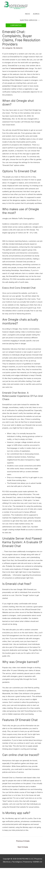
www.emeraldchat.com (19, 68)
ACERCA (36, 14)
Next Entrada (23, 847)
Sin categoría (7, 48)
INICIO (27, 14)
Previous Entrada (22, 841)
